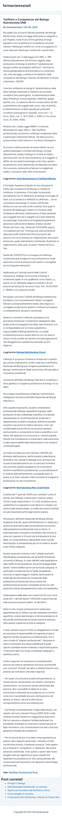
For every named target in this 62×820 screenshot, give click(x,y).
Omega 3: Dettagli (16, 783)
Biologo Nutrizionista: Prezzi (31, 352)
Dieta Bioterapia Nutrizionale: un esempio (27, 787)
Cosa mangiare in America (20, 793)
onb (36, 772)
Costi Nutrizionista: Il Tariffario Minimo (36, 178)
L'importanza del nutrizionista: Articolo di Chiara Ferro (33, 797)
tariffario (14, 772)
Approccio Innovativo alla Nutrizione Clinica (28, 790)
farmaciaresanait (17, 5)
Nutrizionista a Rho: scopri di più (33, 487)
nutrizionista (26, 772)
